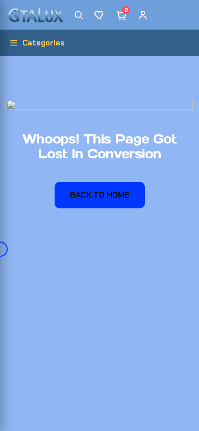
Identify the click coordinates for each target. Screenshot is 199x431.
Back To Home (100, 194)
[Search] (78, 15)
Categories (43, 43)
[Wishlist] (100, 15)
